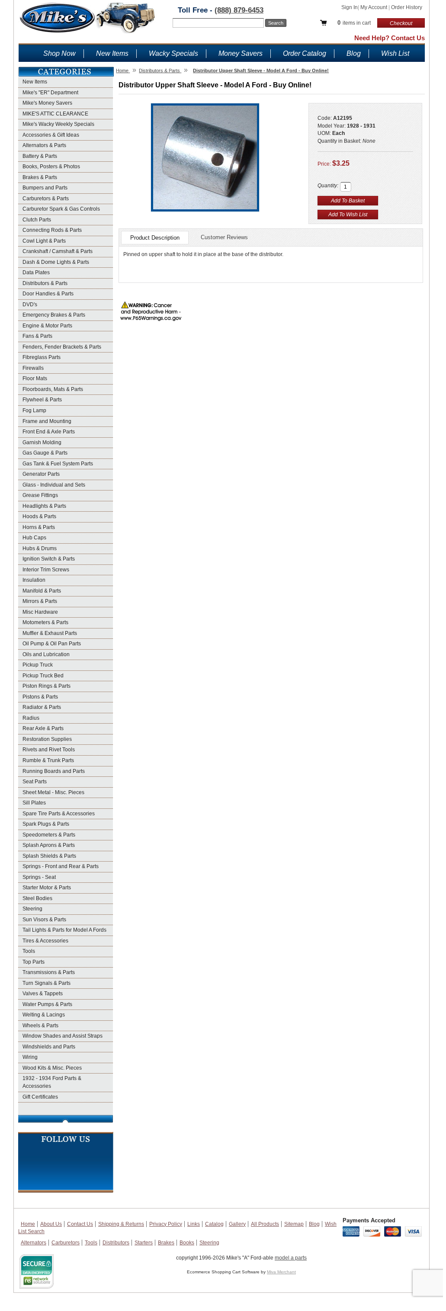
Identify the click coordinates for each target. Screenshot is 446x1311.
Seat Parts (34, 782)
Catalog (214, 1224)
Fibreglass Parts (41, 357)
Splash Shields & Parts (49, 856)
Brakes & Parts (39, 177)
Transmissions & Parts (48, 972)
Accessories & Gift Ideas (50, 135)
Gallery (237, 1224)
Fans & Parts (37, 336)
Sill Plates (34, 803)
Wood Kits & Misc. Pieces (52, 1068)
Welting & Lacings (43, 1015)
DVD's (29, 304)
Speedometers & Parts (48, 835)
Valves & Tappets (42, 993)
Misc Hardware (40, 612)
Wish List (395, 53)
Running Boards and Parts (53, 771)
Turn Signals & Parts (46, 983)
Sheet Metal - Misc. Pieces (53, 792)
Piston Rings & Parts (46, 686)
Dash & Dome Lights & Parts (55, 262)
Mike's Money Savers (47, 103)
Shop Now (59, 53)
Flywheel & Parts (42, 400)
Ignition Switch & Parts (48, 559)
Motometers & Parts (45, 622)
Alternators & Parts (44, 145)
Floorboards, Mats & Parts (52, 389)
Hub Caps (34, 538)
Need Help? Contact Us (389, 38)
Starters (144, 1243)
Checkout (401, 23)
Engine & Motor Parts (47, 326)
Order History (406, 7)
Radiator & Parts (41, 707)
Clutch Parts (36, 220)
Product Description (155, 237)
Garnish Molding (41, 442)
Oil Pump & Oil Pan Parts (51, 644)
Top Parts (33, 962)
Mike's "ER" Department (50, 93)
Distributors (116, 1243)
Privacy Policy (165, 1224)
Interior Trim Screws (45, 570)
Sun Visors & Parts (44, 920)
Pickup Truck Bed (43, 676)
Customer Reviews (224, 237)
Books (187, 1243)
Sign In (349, 7)
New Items (112, 53)
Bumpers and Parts (44, 188)
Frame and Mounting (46, 421)
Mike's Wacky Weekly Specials (58, 124)
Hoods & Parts (39, 516)
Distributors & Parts (44, 283)
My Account (374, 7)
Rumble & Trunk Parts (48, 760)
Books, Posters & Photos (51, 166)
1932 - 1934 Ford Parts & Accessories (51, 1082)
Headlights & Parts (44, 506)
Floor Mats (34, 378)
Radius (30, 718)
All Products (265, 1224)
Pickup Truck (37, 665)
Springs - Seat (39, 877)
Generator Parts (41, 474)
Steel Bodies (37, 898)
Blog (354, 53)
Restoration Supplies (47, 739)
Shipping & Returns (121, 1224)
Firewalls (33, 368)
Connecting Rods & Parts (52, 230)
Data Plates (36, 272)
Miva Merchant (281, 1271)
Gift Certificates (40, 1097)
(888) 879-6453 (239, 10)
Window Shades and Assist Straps (62, 1036)
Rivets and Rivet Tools (48, 750)
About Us (51, 1224)
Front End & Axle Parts (48, 432)
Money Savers (240, 53)
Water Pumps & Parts (47, 1004)
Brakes (166, 1243)
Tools (28, 951)
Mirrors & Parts (39, 601)
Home (28, 1224)
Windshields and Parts (48, 1047)
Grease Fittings (40, 495)
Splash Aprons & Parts (48, 845)
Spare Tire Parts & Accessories (58, 814)
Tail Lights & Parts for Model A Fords (64, 930)
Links (193, 1224)
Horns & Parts (38, 527)
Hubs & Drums (39, 548)
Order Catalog (304, 53)
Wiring (30, 1057)
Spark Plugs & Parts (45, 824)
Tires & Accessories (45, 941)
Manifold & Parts (41, 591)
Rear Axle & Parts (43, 728)
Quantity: (328, 186)
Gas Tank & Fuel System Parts (57, 464)
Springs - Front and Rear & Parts (60, 866)
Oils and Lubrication (46, 654)
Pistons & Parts (40, 697)
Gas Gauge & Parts (44, 453)
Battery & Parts (39, 156)
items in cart (354, 22)
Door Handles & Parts (48, 294)
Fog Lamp (34, 410)
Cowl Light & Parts (44, 241)
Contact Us (80, 1224)
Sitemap (294, 1224)
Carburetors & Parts (45, 199)
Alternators (33, 1243)
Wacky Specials (173, 53)
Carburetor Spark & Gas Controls (61, 209)
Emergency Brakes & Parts (53, 315)
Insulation (33, 580)
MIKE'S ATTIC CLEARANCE (55, 114)
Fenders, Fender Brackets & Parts (61, 347)
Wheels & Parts (40, 1026)
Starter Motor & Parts (46, 888)
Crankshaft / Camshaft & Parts (57, 251)
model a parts (291, 1258)
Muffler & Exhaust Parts (49, 633)
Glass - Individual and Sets (53, 485)
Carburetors (65, 1243)
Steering (32, 909)
